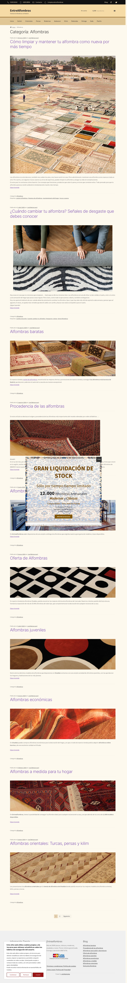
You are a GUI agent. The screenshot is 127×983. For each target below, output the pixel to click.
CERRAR (99, 459)
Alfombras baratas (63, 517)
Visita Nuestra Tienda (71, 503)
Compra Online (53, 503)
